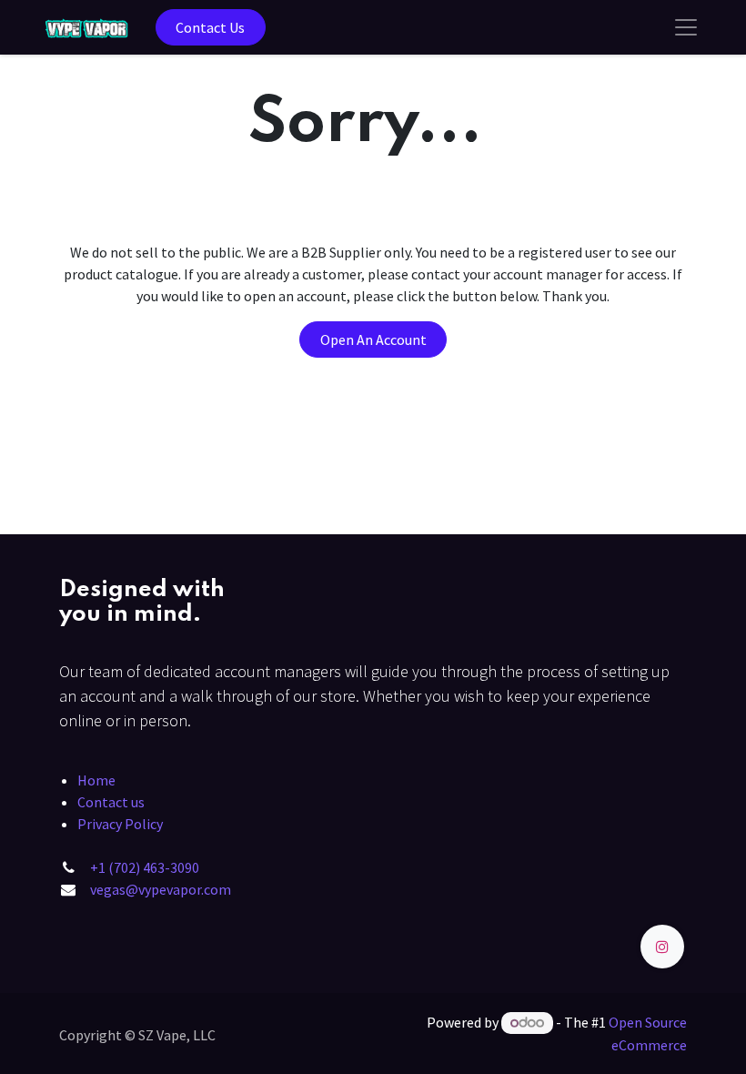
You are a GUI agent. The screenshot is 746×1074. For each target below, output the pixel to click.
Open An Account (373, 339)
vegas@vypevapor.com (160, 889)
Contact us (111, 802)
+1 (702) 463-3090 (144, 867)
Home (96, 780)
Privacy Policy (120, 824)
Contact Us (210, 27)
